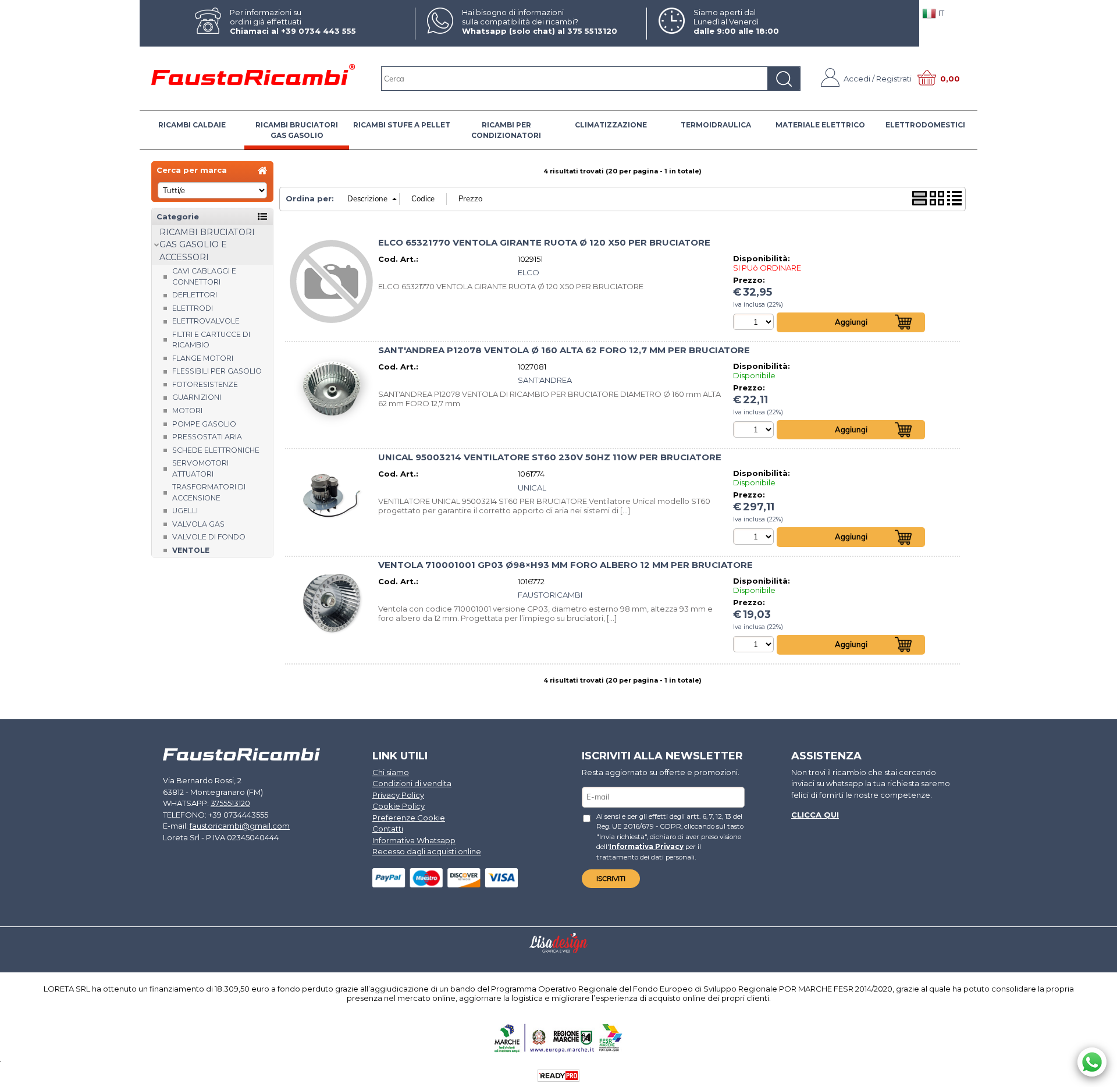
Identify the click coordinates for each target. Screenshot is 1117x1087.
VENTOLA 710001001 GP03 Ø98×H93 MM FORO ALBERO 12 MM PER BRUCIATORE (565, 565)
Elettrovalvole (206, 321)
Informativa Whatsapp (414, 840)
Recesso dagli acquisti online (426, 851)
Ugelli (185, 510)
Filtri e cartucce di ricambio (211, 340)
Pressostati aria (207, 436)
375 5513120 (592, 30)
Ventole (190, 550)
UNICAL (532, 487)
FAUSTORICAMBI (550, 594)
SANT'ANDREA (545, 380)
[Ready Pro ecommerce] (558, 1075)
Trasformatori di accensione (209, 492)
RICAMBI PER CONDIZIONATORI (506, 130)
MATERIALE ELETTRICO (820, 124)
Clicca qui (815, 814)
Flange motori (202, 358)
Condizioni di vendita (411, 783)
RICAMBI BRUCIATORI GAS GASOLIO (296, 130)
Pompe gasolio (204, 424)
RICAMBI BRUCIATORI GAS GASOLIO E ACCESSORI (207, 244)
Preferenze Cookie (408, 817)
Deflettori (194, 294)
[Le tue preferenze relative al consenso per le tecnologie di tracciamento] (1097, 1076)
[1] (755, 536)
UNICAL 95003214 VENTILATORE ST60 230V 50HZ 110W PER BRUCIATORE (549, 457)
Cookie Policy (398, 806)
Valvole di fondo (209, 536)
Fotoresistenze (205, 384)
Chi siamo (390, 772)
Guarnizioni (196, 397)
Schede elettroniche (215, 450)
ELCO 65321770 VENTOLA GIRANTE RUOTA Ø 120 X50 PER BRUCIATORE (544, 242)
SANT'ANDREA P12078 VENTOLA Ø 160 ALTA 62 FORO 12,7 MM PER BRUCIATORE (564, 350)
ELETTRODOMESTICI (925, 124)
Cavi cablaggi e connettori (204, 276)
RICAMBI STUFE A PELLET (401, 124)
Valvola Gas (198, 524)
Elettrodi (192, 308)
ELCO (528, 272)
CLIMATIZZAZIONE (611, 124)
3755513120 (230, 803)
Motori (187, 410)
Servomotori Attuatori (200, 468)
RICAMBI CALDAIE (192, 124)
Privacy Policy (398, 795)
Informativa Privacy (646, 847)
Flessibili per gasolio (217, 371)
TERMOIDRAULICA (716, 124)
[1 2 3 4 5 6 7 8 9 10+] (755, 321)
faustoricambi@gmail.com (240, 825)
